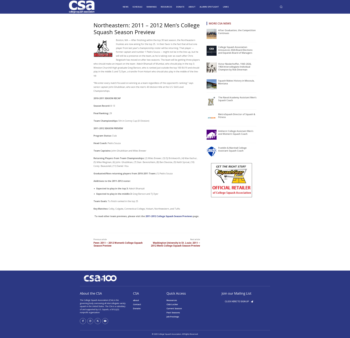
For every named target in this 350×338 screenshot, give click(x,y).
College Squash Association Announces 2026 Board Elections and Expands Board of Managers (235, 50)
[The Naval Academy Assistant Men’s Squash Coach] (212, 101)
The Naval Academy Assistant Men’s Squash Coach (237, 99)
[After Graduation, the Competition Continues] (212, 34)
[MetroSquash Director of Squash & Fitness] (212, 118)
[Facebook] (83, 321)
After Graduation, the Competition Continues (237, 32)
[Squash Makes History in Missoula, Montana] (212, 84)
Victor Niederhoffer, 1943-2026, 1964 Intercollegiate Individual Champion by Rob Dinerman (234, 66)
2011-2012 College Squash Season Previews (168, 216)
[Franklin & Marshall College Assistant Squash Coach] (212, 151)
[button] (281, 7)
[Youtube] (105, 321)
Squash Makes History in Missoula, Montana (236, 82)
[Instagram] (90, 321)
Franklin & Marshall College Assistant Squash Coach (232, 149)
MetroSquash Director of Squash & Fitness (236, 116)
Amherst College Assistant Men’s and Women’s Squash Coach (235, 132)
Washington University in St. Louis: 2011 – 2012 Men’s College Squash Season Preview (175, 244)
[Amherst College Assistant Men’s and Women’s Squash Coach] (212, 135)
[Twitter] (98, 321)
